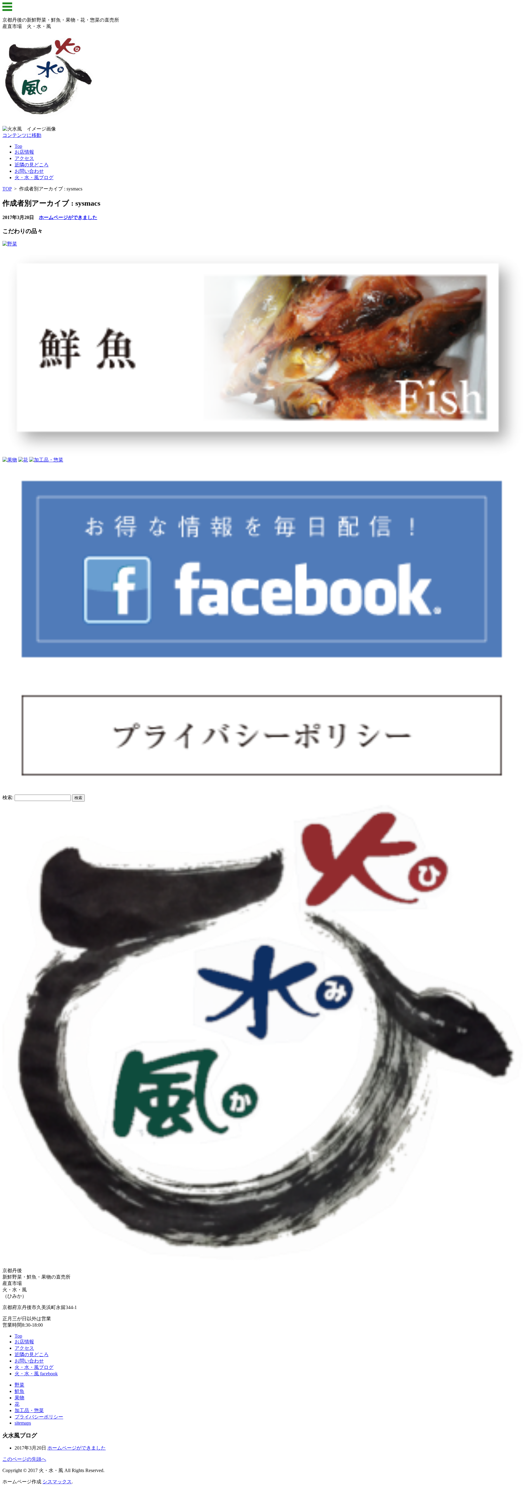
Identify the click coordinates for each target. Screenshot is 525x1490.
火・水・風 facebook (36, 1373)
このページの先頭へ (24, 1459)
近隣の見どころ (32, 164)
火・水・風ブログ (34, 177)
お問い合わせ (29, 171)
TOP (7, 188)
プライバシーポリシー (39, 1416)
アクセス (24, 158)
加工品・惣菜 (29, 1410)
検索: (7, 797)
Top (18, 146)
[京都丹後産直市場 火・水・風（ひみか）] (48, 113)
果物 (19, 1397)
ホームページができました (68, 217)
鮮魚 (19, 1391)
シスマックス (57, 1481)
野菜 (19, 1384)
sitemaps (23, 1423)
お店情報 (24, 152)
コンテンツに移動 (21, 135)
